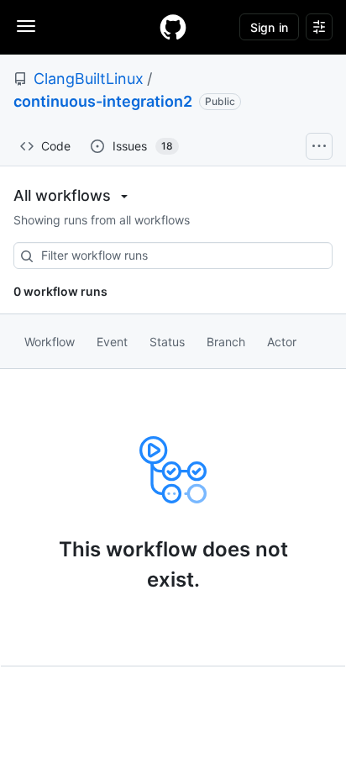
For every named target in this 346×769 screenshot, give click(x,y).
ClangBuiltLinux (89, 78)
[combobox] (173, 255)
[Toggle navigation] (26, 26)
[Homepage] (173, 26)
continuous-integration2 (102, 101)
